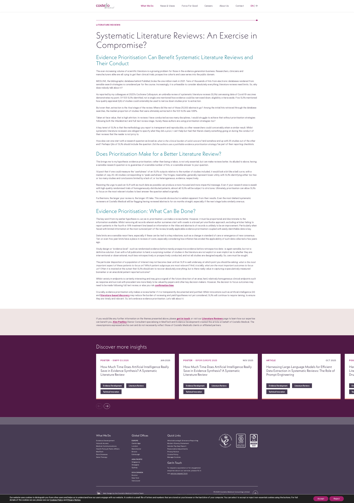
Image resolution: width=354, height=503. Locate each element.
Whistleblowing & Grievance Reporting (182, 441)
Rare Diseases (102, 454)
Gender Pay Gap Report (176, 446)
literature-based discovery (115, 295)
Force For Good (190, 6)
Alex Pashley (120, 322)
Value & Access (102, 443)
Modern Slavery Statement (178, 443)
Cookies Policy (56, 500)
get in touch (183, 318)
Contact (240, 6)
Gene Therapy (101, 457)
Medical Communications (106, 446)
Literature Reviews (108, 25)
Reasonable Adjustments (177, 449)
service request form (179, 473)
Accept (320, 499)
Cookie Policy (172, 454)
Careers (209, 6)
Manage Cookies (174, 457)
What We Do (147, 6)
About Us (224, 6)
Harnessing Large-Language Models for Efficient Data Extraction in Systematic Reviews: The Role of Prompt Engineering (300, 371)
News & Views (167, 6)
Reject (337, 499)
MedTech (99, 452)
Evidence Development (105, 441)
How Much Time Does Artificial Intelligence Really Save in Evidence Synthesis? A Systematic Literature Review (135, 371)
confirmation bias (164, 285)
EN (252, 6)
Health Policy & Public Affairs (107, 449)
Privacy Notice (173, 452)
